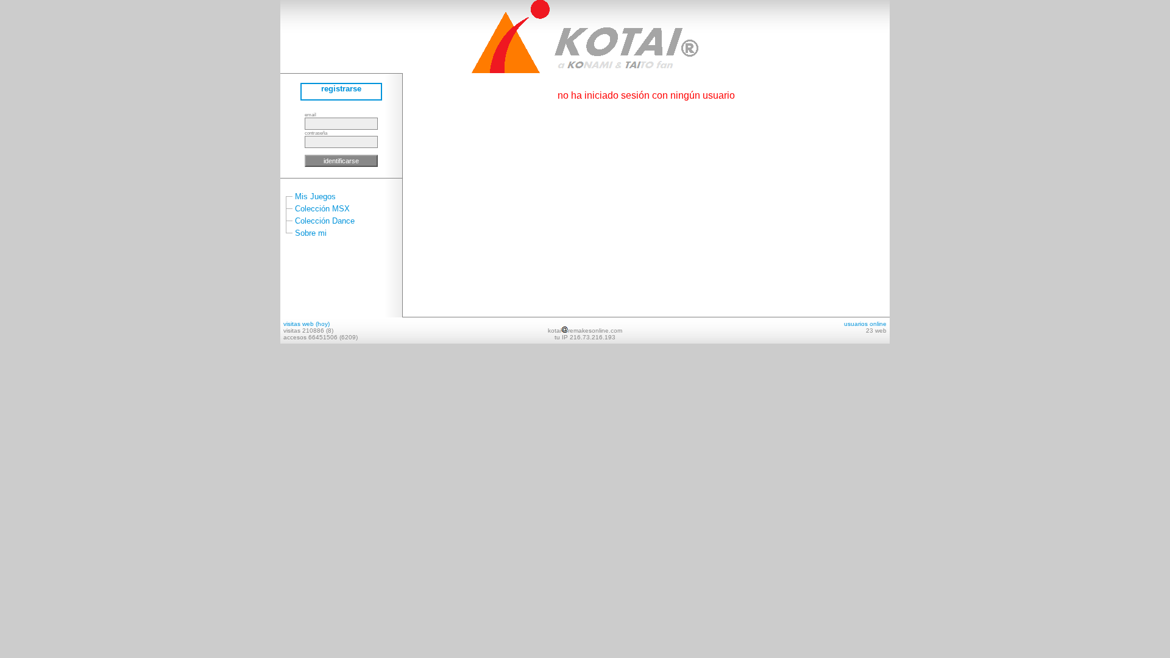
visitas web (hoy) (306, 323)
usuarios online (865, 323)
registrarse (341, 88)
